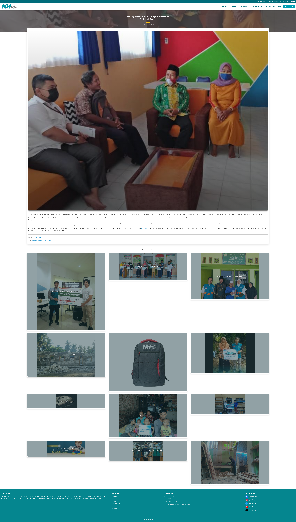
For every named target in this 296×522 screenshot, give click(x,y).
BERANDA (224, 6)
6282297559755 (170, 496)
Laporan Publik (116, 503)
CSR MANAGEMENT (257, 6)
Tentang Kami (116, 496)
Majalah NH (115, 501)
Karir (113, 498)
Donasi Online (289, 6)
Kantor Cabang (116, 511)
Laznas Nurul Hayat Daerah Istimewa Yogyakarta (183, 223)
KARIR (279, 6)
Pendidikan (38, 237)
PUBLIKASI (233, 6)
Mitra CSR (115, 508)
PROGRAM (244, 6)
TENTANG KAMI (270, 6)
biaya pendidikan (37, 240)
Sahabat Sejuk (145, 228)
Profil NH (114, 506)
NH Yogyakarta (46, 240)
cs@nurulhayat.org (171, 501)
